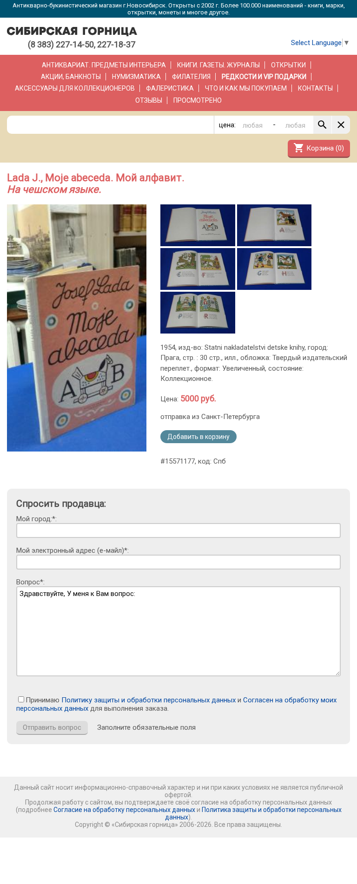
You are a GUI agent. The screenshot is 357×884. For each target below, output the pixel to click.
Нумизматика (136, 76)
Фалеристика (170, 88)
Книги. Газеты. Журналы (218, 65)
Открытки (288, 65)
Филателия (191, 76)
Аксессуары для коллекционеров (75, 88)
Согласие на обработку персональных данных (124, 809)
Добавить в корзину (198, 436)
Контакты (315, 88)
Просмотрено (197, 100)
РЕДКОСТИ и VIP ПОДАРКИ (264, 76)
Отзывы (148, 100)
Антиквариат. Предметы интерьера (104, 65)
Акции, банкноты (71, 76)
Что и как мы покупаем (246, 88)
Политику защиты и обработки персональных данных (148, 700)
